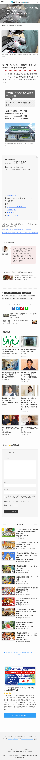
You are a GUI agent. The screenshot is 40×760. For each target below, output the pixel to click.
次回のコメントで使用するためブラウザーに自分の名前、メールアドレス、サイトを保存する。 (20, 496)
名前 (5, 482)
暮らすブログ (25, 17)
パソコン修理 (22, 295)
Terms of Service (27, 739)
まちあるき (13, 295)
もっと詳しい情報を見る (20, 715)
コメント (6, 458)
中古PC (30, 298)
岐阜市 (6, 295)
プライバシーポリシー (17, 749)
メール (6, 489)
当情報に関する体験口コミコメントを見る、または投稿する (20, 233)
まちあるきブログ (9, 17)
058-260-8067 (12, 195)
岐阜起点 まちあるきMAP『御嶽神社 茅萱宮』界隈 (25, 277)
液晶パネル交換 (21, 298)
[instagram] (20, 745)
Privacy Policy (13, 739)
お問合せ (26, 749)
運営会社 (29, 751)
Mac (14, 298)
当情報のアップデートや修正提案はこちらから (17, 229)
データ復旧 (31, 295)
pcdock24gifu (11, 210)
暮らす (17, 17)
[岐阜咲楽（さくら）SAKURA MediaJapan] (20, 2)
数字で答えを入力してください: (21, 501)
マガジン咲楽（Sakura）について (17, 751)
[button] (38, 2)
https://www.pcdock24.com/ (16, 207)
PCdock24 (10, 212)
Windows (8, 298)
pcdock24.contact (13, 215)
